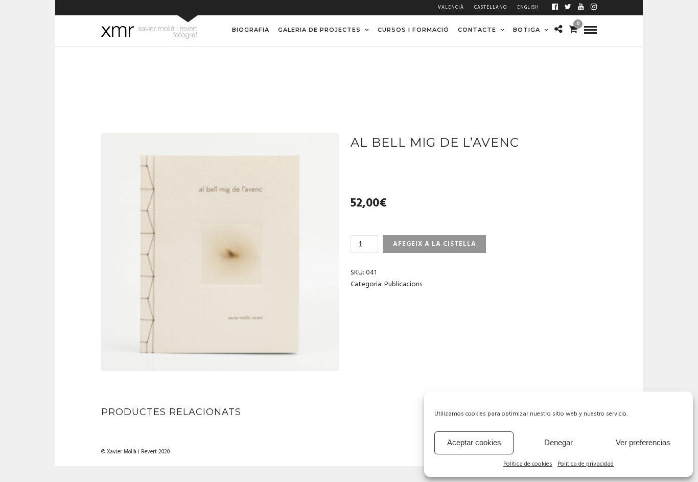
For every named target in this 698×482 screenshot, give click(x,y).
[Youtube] (581, 7)
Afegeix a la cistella (434, 244)
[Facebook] (555, 7)
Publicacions (403, 284)
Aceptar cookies (474, 442)
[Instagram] (594, 7)
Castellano (490, 7)
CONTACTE (477, 29)
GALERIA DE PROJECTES (319, 29)
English (528, 7)
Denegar (558, 442)
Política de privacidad (585, 464)
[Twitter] (568, 7)
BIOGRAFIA (250, 29)
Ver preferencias (643, 442)
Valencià (451, 7)
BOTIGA (526, 29)
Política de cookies (527, 464)
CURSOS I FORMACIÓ (413, 29)
